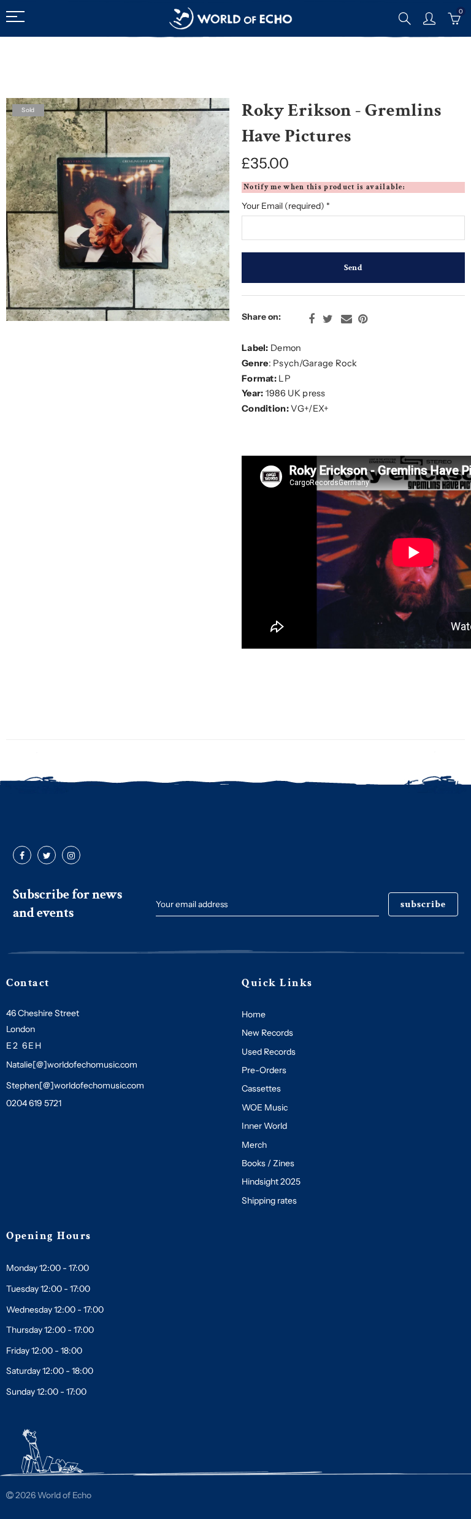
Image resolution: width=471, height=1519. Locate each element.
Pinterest (362, 319)
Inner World (264, 1125)
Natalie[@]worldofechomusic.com (71, 1064)
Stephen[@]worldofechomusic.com (75, 1085)
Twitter (328, 319)
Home (254, 1014)
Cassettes (261, 1088)
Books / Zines (268, 1163)
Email (346, 319)
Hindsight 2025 (271, 1181)
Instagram (71, 855)
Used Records (269, 1051)
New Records (267, 1032)
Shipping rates (269, 1200)
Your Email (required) (286, 205)
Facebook (311, 319)
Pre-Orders (264, 1070)
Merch (254, 1144)
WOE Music (265, 1107)
